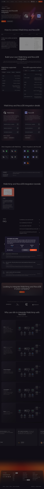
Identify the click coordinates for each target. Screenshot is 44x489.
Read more (11, 243)
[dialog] (22, 244)
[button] (10, 250)
